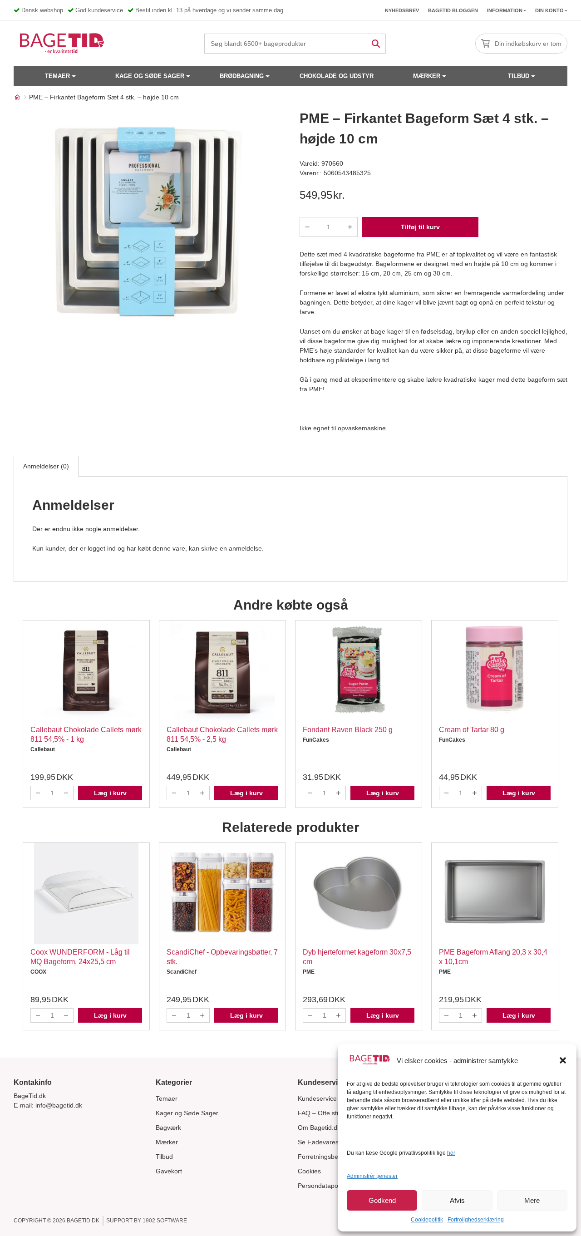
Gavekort (169, 1171)
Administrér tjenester (372, 1176)
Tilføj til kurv (420, 227)
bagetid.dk (83, 1220)
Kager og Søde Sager (187, 1113)
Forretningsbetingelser (330, 1156)
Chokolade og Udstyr (337, 76)
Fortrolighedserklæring (476, 1219)
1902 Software (165, 1220)
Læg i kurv (110, 793)
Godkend (382, 1200)
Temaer (57, 76)
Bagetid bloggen (453, 10)
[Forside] (17, 97)
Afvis (457, 1200)
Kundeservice (317, 1098)
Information (504, 10)
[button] (562, 1060)
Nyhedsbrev (402, 10)
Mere (532, 1200)
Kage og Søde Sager (149, 76)
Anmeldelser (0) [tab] (46, 466)
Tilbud (518, 76)
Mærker (426, 76)
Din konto (549, 10)
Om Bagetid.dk (319, 1127)
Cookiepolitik (427, 1219)
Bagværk (168, 1127)
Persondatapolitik (322, 1185)
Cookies (309, 1171)
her (451, 1153)
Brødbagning (242, 76)
